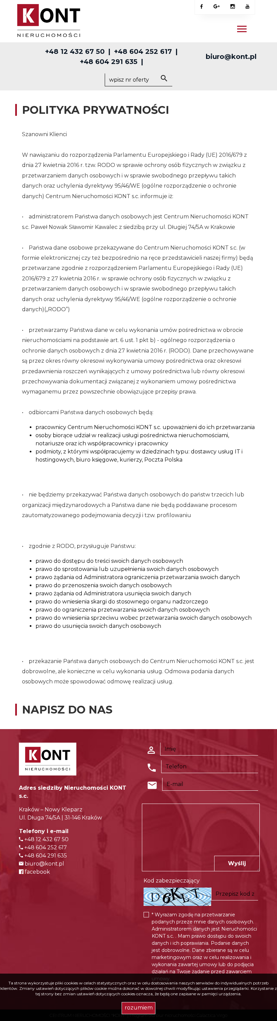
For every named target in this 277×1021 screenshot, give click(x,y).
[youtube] (247, 7)
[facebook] (201, 7)
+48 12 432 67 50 (75, 51)
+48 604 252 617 (143, 51)
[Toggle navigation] (242, 30)
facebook (36, 872)
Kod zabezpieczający (172, 880)
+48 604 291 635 (108, 62)
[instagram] (232, 7)
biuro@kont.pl (231, 56)
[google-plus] (216, 7)
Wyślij (237, 863)
